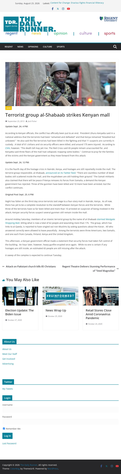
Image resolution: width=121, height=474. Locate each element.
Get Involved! (8, 358)
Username (7, 404)
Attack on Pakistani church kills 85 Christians (31, 266)
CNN (7, 148)
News (20, 46)
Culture (47, 46)
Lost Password (9, 443)
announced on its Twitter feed (61, 172)
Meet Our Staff (9, 354)
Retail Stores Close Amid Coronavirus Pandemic (98, 314)
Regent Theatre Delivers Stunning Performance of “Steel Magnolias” (88, 268)
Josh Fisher (32, 121)
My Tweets (7, 388)
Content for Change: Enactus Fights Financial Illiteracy (77, 3)
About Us (6, 349)
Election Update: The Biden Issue (19, 312)
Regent (9, 46)
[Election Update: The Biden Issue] (20, 288)
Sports (61, 46)
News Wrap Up (56, 310)
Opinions (33, 46)
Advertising (8, 363)
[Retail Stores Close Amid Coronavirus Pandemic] (101, 288)
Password (7, 416)
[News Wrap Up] (61, 288)
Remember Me (13, 428)
